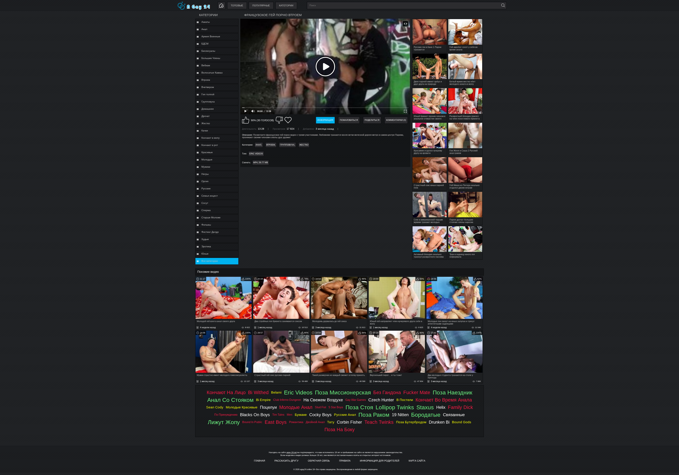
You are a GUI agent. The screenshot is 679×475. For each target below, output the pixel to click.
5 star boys (336, 407)
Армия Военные (210, 36)
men (289, 414)
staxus (425, 407)
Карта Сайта (417, 460)
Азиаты (205, 21)
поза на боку (339, 429)
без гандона (387, 392)
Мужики (205, 166)
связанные (454, 414)
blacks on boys (255, 414)
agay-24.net (291, 452)
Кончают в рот (209, 145)
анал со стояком (230, 400)
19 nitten (400, 414)
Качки (204, 130)
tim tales (278, 414)
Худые (205, 239)
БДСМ (204, 43)
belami (276, 392)
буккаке (301, 415)
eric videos (256, 153)
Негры (205, 174)
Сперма (206, 210)
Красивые (207, 152)
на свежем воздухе (323, 399)
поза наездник (452, 392)
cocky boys (320, 414)
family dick (460, 407)
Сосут (204, 203)
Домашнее (207, 108)
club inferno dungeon (287, 399)
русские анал (345, 415)
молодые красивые (241, 407)
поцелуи (268, 407)
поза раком (373, 415)
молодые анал (295, 407)
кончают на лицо (226, 392)
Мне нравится (245, 120)
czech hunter (381, 399)
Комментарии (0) (396, 120)
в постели (404, 400)
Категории (286, 5)
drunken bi (439, 422)
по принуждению (225, 414)
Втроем (205, 79)
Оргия (204, 181)
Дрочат (205, 116)
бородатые (425, 415)
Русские (206, 188)
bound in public (252, 422)
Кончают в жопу (210, 137)
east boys (276, 422)
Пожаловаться (349, 120)
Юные (204, 253)
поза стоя (359, 407)
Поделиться (372, 120)
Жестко (205, 123)
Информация (325, 120)
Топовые (237, 5)
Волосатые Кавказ (211, 72)
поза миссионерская (343, 392)
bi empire (263, 400)
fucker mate (416, 392)
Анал (204, 29)
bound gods (461, 422)
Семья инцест (209, 195)
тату (330, 422)
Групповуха (208, 101)
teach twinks (379, 422)
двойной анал (315, 422)
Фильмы (206, 224)
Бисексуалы (208, 50)
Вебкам (205, 65)
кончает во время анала (444, 400)
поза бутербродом (411, 422)
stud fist (320, 407)
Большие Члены (210, 58)
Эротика (206, 246)
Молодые (206, 159)
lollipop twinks (395, 407)
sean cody (214, 407)
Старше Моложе (210, 217)
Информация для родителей (379, 460)
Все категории (209, 260)
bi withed (258, 392)
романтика (296, 422)
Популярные (261, 5)
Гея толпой (207, 94)
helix (440, 407)
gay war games (355, 399)
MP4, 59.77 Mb (260, 162)
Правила (344, 460)
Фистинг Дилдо (210, 232)
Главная (259, 460)
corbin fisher (349, 422)
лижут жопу (224, 422)
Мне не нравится (279, 120)
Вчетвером (207, 87)
